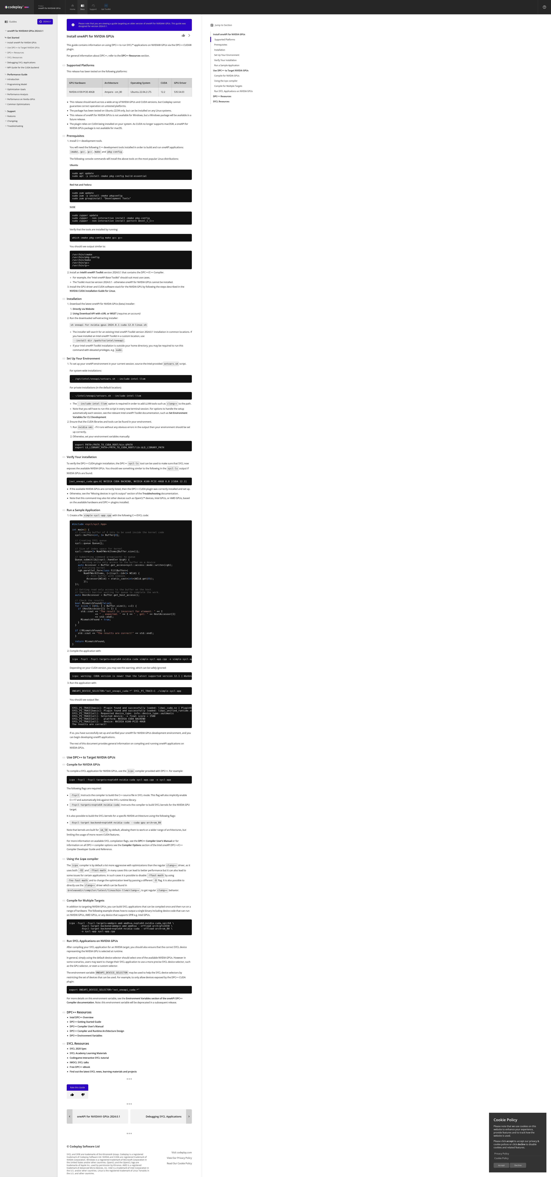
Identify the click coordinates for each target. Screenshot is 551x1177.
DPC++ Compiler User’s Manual (155, 841)
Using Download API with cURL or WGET (95, 313)
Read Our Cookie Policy (179, 1163)
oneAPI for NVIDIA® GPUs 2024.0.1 (24, 30)
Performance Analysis (16, 94)
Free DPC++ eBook (80, 1067)
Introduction (12, 79)
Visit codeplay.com (182, 1152)
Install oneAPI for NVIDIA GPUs (20, 42)
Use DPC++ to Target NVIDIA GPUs (22, 47)
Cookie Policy (501, 1158)
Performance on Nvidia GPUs (20, 99)
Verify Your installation (225, 60)
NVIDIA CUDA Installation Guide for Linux (92, 290)
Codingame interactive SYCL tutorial (89, 1057)
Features (10, 116)
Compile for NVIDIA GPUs (226, 75)
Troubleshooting (14, 126)
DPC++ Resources (14, 52)
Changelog (11, 121)
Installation (219, 49)
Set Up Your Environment (226, 55)
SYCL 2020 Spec (78, 1048)
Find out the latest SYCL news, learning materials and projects (103, 1071)
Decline (518, 1165)
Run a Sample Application (226, 65)
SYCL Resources (13, 57)
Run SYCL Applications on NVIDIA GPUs (233, 91)
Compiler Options (131, 845)
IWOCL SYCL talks (79, 1062)
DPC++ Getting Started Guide (85, 1021)
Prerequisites (220, 44)
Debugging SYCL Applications (20, 62)
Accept (501, 1165)
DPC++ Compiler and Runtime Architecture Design (97, 1031)
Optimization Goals (15, 89)
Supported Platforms (225, 39)
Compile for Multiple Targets (228, 85)
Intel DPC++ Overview (81, 1017)
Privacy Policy (501, 1153)
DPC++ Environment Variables (86, 1035)
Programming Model (16, 84)
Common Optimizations (17, 104)
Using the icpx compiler (225, 80)
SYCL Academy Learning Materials (88, 1053)
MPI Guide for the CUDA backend (22, 67)
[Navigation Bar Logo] (17, 7)
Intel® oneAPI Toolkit (92, 272)
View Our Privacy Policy (179, 1158)
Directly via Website (83, 309)
